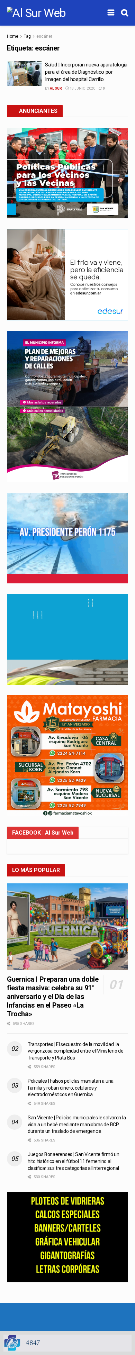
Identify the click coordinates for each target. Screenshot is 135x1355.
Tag (27, 36)
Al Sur (56, 88)
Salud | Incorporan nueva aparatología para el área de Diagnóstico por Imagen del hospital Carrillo (86, 72)
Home (12, 36)
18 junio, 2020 (82, 88)
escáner (44, 36)
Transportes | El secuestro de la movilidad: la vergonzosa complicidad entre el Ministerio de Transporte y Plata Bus (75, 1051)
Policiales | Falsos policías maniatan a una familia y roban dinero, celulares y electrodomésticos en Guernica (71, 1087)
